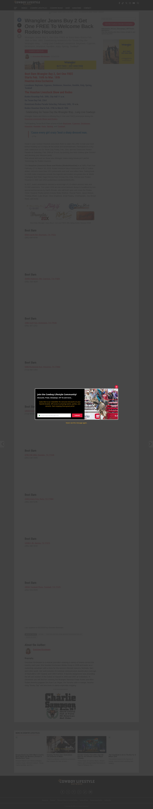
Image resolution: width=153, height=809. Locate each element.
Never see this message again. (76, 423)
